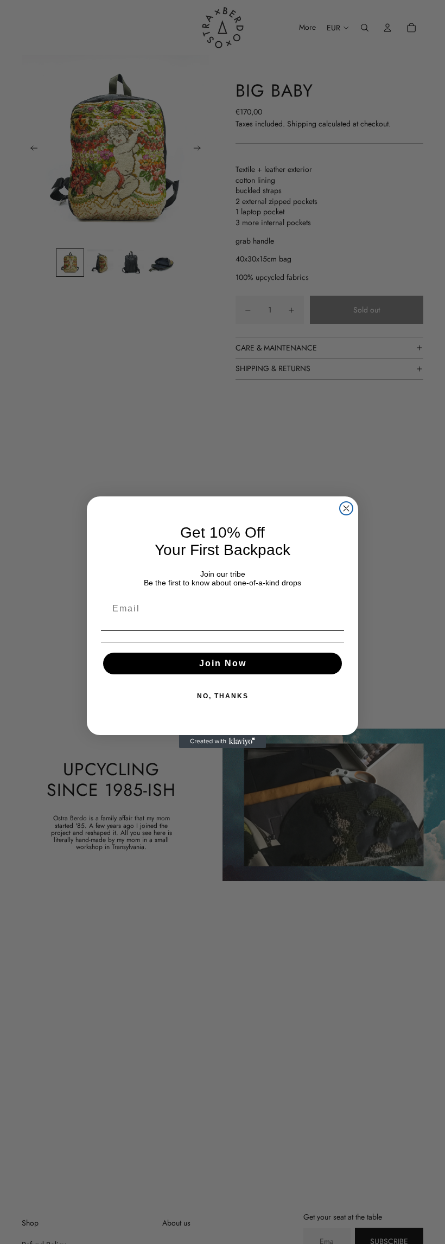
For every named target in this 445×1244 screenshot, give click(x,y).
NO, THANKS (223, 696)
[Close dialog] (346, 508)
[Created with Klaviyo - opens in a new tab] (222, 741)
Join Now (222, 663)
